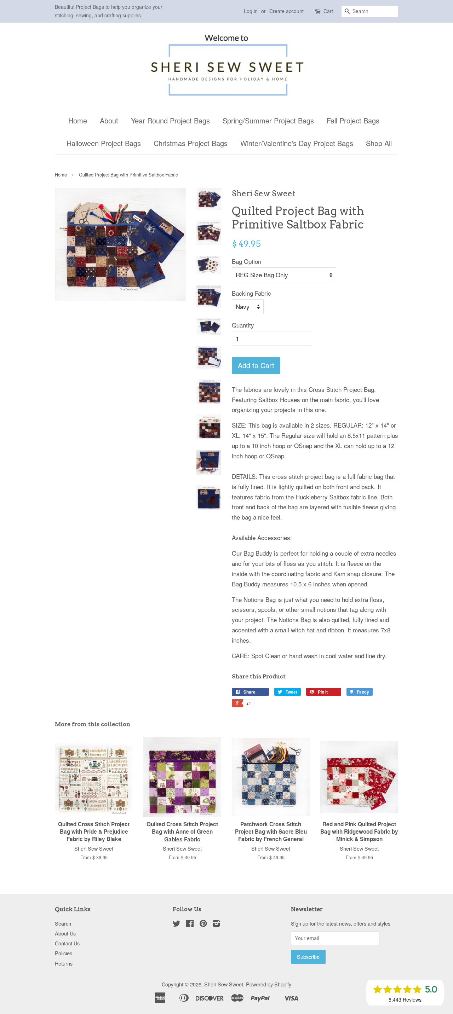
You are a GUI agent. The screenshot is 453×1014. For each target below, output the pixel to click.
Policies (63, 953)
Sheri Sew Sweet (223, 984)
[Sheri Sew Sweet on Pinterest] (203, 924)
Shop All (379, 143)
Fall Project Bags (353, 120)
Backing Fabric (251, 293)
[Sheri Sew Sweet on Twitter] (176, 924)
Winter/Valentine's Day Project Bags (296, 143)
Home (77, 120)
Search (63, 923)
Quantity (243, 324)
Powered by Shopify (268, 984)
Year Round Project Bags (170, 120)
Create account (286, 11)
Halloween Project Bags (104, 143)
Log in (251, 11)
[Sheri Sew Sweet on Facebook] (190, 924)
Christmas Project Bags (191, 143)
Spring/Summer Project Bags (268, 120)
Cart (328, 11)
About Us (65, 933)
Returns (64, 963)
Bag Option (246, 261)
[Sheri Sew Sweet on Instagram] (216, 924)
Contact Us (67, 943)
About (109, 120)
